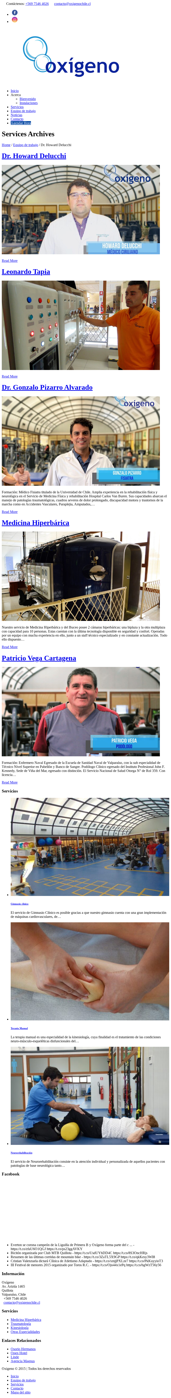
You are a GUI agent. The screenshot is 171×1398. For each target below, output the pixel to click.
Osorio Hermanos (23, 1349)
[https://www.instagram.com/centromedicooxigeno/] (15, 21)
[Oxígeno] (72, 83)
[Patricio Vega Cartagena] (81, 755)
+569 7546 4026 (37, 4)
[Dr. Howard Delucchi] (81, 253)
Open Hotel (19, 1353)
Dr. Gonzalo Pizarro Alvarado (47, 387)
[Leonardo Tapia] (81, 369)
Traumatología (21, 1324)
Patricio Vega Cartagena (39, 658)
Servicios (17, 1384)
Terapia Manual (19, 1028)
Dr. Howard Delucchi (34, 156)
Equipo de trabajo (25, 145)
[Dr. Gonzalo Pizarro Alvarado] (81, 484)
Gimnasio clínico (19, 903)
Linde (15, 1357)
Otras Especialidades (25, 1332)
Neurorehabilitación (21, 1152)
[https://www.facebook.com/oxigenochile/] (15, 14)
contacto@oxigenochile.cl (72, 4)
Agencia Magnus (23, 1361)
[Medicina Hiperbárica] (81, 620)
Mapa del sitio (21, 1392)
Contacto (17, 1388)
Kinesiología (19, 1328)
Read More (10, 261)
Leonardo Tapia (26, 271)
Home (6, 145)
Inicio (15, 1376)
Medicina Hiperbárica (35, 523)
